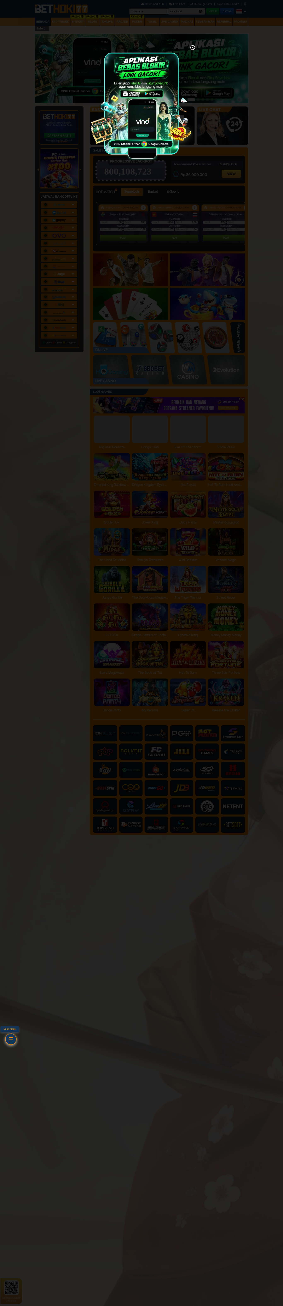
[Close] (193, 48)
